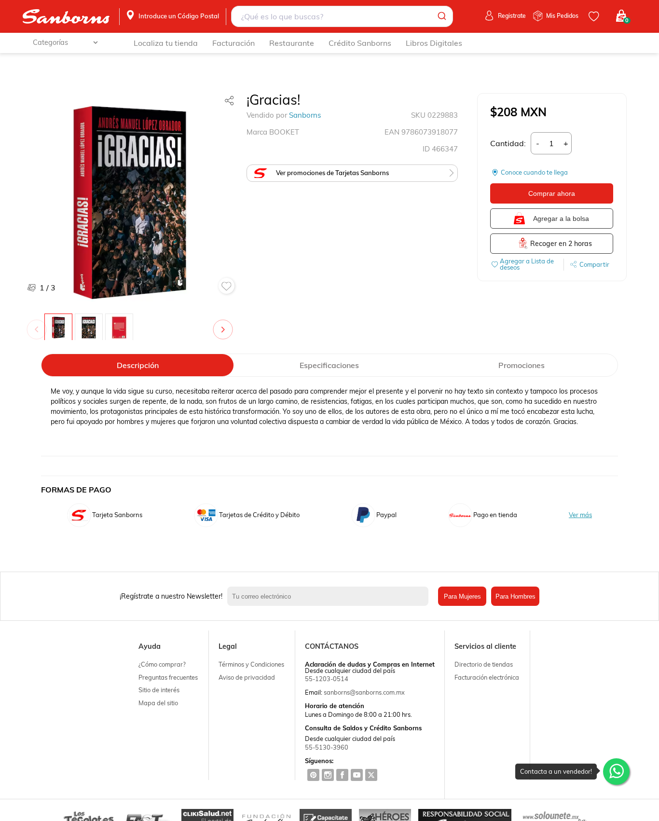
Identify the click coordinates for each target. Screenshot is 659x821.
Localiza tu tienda (166, 43)
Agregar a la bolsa (561, 218)
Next (225, 324)
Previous (39, 324)
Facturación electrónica (486, 677)
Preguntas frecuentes (168, 677)
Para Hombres (515, 596)
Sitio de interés (158, 690)
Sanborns (305, 115)
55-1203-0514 (326, 679)
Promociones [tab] (521, 365)
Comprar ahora (551, 193)
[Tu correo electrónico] (330, 596)
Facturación (233, 43)
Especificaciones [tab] (329, 365)
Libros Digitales (434, 43)
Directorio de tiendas (483, 664)
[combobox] (342, 16)
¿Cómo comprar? (162, 664)
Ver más (580, 515)
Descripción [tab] (138, 365)
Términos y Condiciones (251, 664)
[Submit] (441, 16)
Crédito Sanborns (360, 43)
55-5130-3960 (326, 747)
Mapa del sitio (158, 703)
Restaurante (291, 43)
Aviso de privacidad (247, 677)
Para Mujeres (462, 596)
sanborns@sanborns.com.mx (364, 692)
